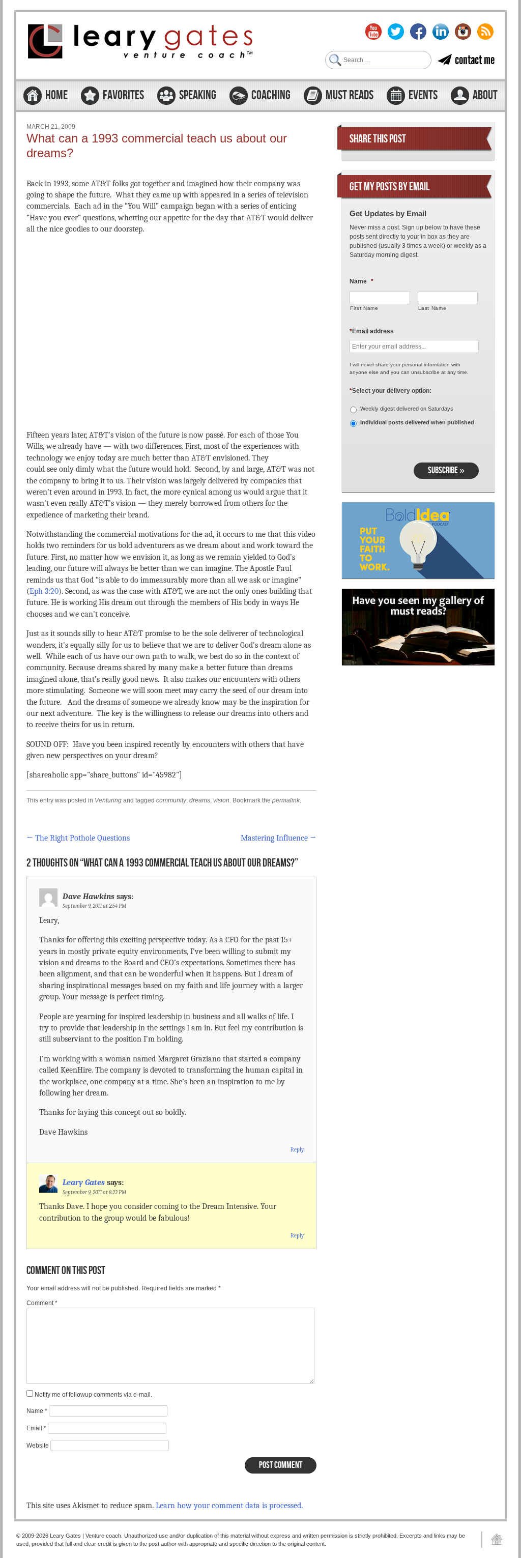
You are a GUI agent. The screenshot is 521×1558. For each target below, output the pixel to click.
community (171, 800)
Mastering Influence (278, 838)
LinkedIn (440, 31)
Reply (297, 1149)
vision (221, 800)
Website (37, 1445)
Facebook (418, 31)
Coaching (271, 95)
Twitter (396, 31)
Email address (372, 331)
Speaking (197, 95)
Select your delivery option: (390, 390)
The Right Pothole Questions (78, 838)
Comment (41, 1303)
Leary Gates (84, 1182)
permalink (286, 800)
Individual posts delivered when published (417, 422)
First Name (364, 308)
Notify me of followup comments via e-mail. (93, 1394)
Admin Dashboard (493, 1540)
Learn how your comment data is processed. (229, 1505)
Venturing (108, 800)
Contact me (475, 60)
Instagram (463, 31)
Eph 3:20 (44, 591)
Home (56, 95)
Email (36, 1428)
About (485, 95)
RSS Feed (485, 31)
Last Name (432, 308)
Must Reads (349, 95)
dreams (199, 800)
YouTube (373, 31)
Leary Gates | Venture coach (140, 42)
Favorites (123, 95)
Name (36, 1411)
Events (423, 95)
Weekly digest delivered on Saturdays (406, 409)
